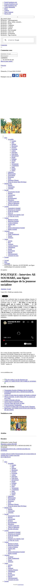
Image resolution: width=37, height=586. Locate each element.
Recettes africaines (13, 205)
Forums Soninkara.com (11, 4)
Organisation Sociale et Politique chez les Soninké (18, 390)
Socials (10, 249)
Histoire (10, 185)
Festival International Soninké (16, 228)
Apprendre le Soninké (14, 208)
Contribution (15, 165)
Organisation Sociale (14, 192)
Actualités (11, 139)
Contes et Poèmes (13, 223)
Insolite (13, 169)
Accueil (6, 260)
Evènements (11, 250)
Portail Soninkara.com (10, 2)
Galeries (6, 10)
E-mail (9, 289)
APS (9, 226)
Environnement (12, 198)
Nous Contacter (8, 12)
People (13, 157)
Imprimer (4, 289)
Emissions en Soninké (14, 210)
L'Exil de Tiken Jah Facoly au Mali (14, 403)
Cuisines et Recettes (13, 201)
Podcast (10, 252)
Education (14, 152)
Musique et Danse (13, 219)
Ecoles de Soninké (13, 211)
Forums (6, 257)
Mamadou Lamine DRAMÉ (9, 444)
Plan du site (7, 13)
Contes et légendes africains (12, 400)
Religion (10, 196)
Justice (13, 170)
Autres (6, 239)
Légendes (10, 188)
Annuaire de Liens (13, 255)
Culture (13, 151)
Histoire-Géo (8, 183)
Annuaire (10, 244)
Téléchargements (13, 254)
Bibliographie (12, 173)
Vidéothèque (11, 247)
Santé (13, 167)
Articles (10, 241)
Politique (14, 159)
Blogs (6, 9)
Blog (9, 242)
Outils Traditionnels (13, 234)
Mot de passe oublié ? (7, 61)
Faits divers (14, 154)
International (15, 155)
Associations (11, 175)
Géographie (11, 187)
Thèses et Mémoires (13, 203)
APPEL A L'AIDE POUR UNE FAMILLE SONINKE (20, 381)
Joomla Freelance (21, 584)
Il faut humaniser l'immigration (13, 405)
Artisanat (6, 231)
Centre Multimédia (9, 7)
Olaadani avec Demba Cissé (16, 214)
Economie (14, 149)
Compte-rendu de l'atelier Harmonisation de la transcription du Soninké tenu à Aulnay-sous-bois (18, 454)
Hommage (11, 177)
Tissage (10, 236)
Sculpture (10, 232)
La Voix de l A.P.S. (13, 216)
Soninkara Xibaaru (13, 180)
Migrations (11, 200)
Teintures (10, 237)
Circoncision (11, 195)
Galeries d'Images (13, 246)
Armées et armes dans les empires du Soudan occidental (20, 395)
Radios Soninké (12, 229)
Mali (12, 142)
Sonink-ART (11, 224)
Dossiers (13, 147)
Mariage (10, 193)
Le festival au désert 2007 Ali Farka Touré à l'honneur (19, 406)
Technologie (14, 164)
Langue (6, 206)
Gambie (13, 141)
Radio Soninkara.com (10, 5)
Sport (13, 162)
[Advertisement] (18, 98)
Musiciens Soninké (13, 221)
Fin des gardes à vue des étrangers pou (17, 379)
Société (13, 160)
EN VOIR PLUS (6, 457)
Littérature (11, 172)
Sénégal (13, 144)
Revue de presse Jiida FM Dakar (17, 182)
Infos (5, 137)
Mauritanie (14, 146)
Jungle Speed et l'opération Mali (13, 401)
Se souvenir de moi (8, 59)
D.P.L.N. (10, 213)
